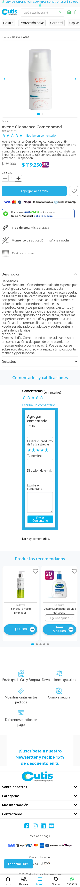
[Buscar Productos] (60, 12)
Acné (26, 37)
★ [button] (29, 450)
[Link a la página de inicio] (5, 37)
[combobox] (42, 12)
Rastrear (24, 884)
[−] (5, 178)
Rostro (8, 23)
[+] (18, 178)
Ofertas (56, 884)
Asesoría (72, 884)
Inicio (8, 884)
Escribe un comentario (41, 135)
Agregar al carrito (34, 191)
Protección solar (32, 23)
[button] (18, 863)
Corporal (56, 23)
